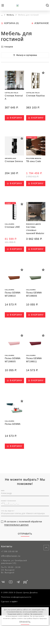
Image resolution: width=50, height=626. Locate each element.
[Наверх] (46, 547)
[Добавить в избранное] (22, 73)
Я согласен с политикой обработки (23, 523)
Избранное (42, 23)
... (2, 15)
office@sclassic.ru (10, 556)
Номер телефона (8, 501)
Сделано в (6, 601)
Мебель (11, 15)
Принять (25, 622)
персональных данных (16, 525)
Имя (2, 490)
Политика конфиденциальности (16, 597)
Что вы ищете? (7, 511)
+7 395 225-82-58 (9, 551)
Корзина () (11, 23)
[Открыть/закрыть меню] (2, 5)
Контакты (6, 546)
